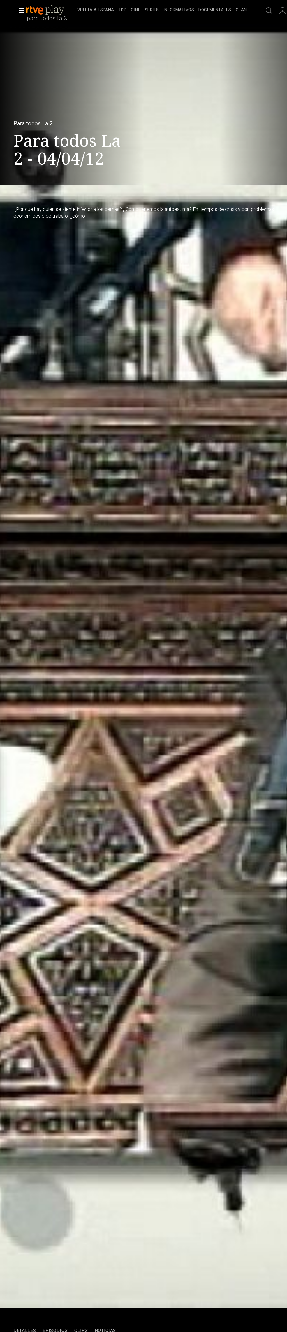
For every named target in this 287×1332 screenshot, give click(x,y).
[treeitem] (95, 10)
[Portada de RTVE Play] (46, 10)
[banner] (50, 10)
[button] (19, 10)
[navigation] (162, 10)
